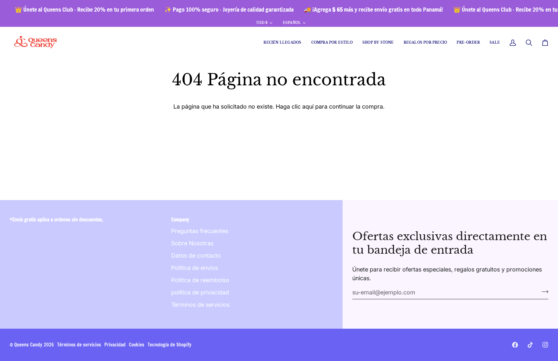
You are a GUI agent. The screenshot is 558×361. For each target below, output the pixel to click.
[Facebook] (515, 345)
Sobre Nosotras (192, 243)
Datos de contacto (196, 255)
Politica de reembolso (200, 280)
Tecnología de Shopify (169, 344)
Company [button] (180, 219)
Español (292, 23)
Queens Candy (28, 344)
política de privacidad (200, 292)
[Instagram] (545, 345)
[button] (331, 43)
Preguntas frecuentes (199, 231)
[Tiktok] (530, 345)
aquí (308, 106)
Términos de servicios (200, 304)
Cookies (136, 344)
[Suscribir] (543, 291)
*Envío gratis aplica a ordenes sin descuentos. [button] (56, 219)
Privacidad (115, 344)
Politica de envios (194, 267)
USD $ (262, 23)
